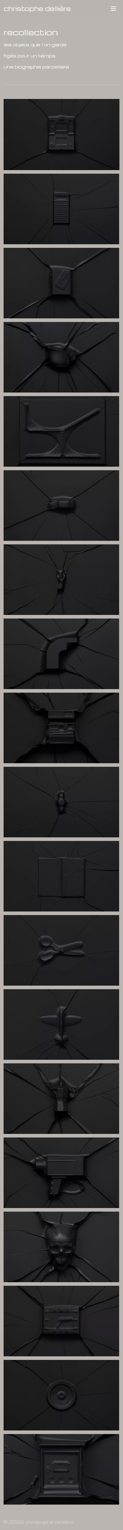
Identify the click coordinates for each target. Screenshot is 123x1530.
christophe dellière (37, 8)
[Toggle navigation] (113, 8)
